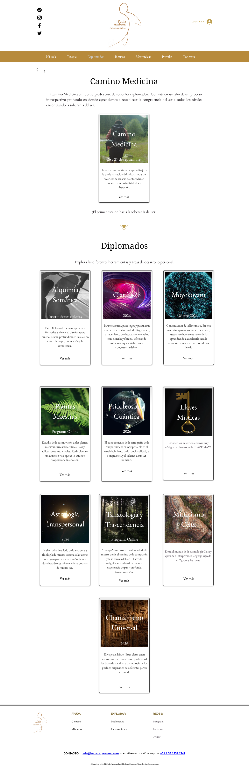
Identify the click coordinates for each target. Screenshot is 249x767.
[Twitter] (39, 33)
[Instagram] (39, 18)
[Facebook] (39, 25)
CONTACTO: (71, 753)
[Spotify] (39, 10)
